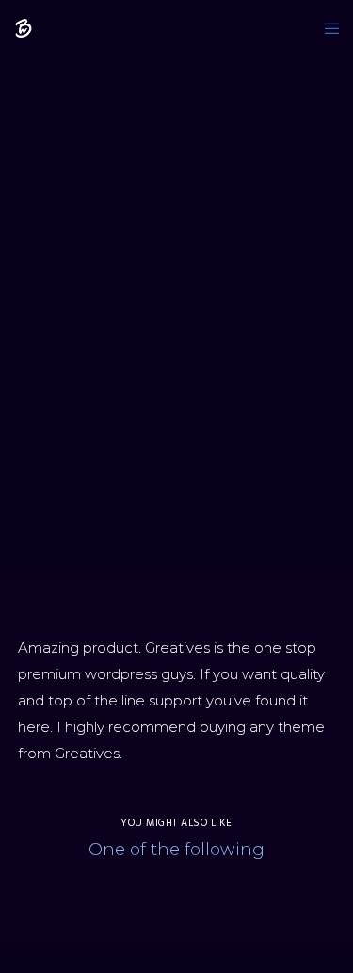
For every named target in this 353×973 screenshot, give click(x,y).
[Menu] (326, 28)
